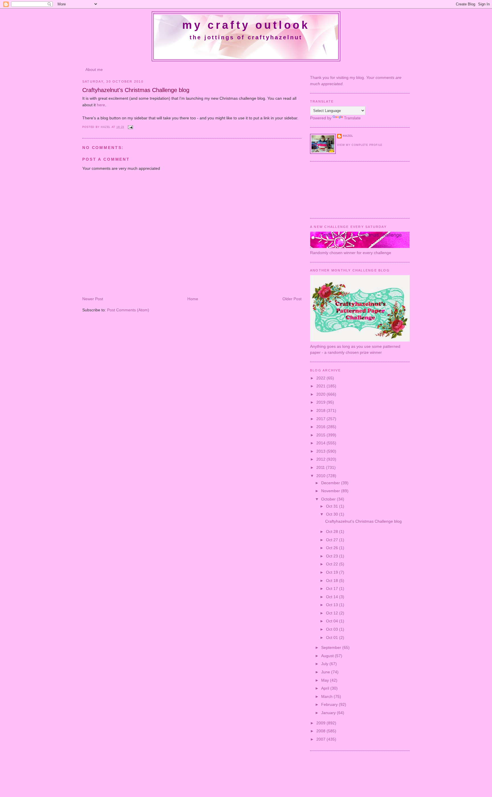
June (326, 672)
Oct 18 (332, 580)
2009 (321, 723)
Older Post (292, 299)
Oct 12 (332, 613)
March (327, 696)
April (325, 688)
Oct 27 (332, 540)
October (329, 499)
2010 (321, 475)
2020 (321, 394)
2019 (321, 402)
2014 (321, 443)
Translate (352, 118)
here (101, 105)
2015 (321, 435)
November (331, 491)
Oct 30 (332, 514)
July (325, 663)
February (330, 704)
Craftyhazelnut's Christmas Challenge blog (363, 521)
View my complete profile (359, 145)
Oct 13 (332, 604)
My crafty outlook (245, 25)
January (329, 712)
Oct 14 (332, 596)
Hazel (106, 127)
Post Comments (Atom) (128, 310)
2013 (321, 451)
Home (192, 299)
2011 (321, 467)
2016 (321, 426)
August (328, 655)
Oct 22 (332, 564)
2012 (321, 459)
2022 (321, 378)
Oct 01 (332, 637)
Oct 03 (332, 629)
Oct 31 (332, 506)
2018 (321, 410)
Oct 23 (332, 556)
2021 (321, 386)
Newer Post (92, 299)
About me (94, 69)
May (325, 680)
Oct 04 (332, 621)
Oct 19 (332, 572)
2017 (321, 418)
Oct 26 (332, 547)
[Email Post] (130, 127)
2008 (321, 731)
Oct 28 (332, 531)
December (331, 483)
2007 (321, 739)
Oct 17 (332, 588)
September (331, 647)
